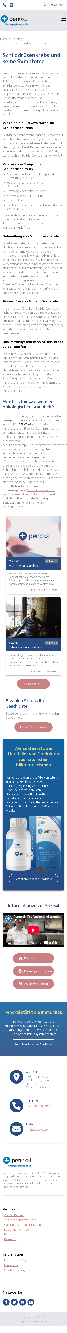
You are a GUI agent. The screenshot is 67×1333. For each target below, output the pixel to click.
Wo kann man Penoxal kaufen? (23, 1225)
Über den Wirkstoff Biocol (20, 1220)
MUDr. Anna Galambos (41, 490)
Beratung (10, 1234)
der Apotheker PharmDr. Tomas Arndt (26, 494)
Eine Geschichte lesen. (43, 589)
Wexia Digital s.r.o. (42, 1321)
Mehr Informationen (33, 727)
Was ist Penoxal (14, 1215)
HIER (13, 506)
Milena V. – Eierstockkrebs (26, 647)
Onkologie (51, 561)
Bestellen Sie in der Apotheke (33, 879)
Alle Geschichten (33, 684)
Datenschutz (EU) (15, 1260)
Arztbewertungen (36, 983)
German (59, 5)
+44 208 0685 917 (38, 1106)
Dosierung (30, 958)
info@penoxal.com (38, 1129)
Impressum (11, 1265)
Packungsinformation (38, 971)
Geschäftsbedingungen (18, 1270)
